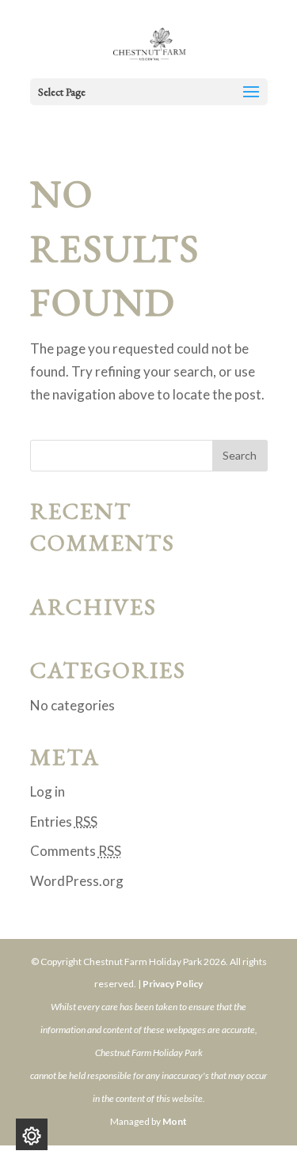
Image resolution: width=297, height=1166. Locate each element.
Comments (75, 850)
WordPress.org (77, 881)
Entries (63, 821)
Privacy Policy (173, 984)
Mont (174, 1121)
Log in (47, 791)
